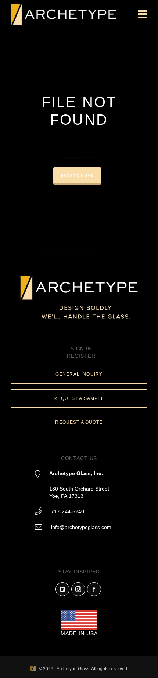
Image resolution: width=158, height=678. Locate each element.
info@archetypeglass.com (81, 527)
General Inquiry (79, 374)
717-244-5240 (67, 511)
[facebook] (94, 589)
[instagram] (78, 589)
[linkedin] (62, 589)
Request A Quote (79, 422)
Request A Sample (79, 398)
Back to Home (77, 175)
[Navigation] (142, 14)
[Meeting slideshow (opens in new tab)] (33, 669)
